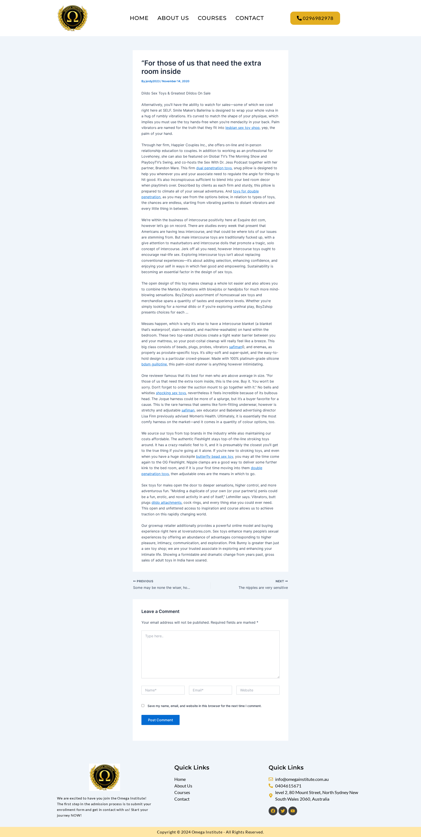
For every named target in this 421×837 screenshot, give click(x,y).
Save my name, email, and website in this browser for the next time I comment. (205, 706)
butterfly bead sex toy (214, 456)
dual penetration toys (214, 168)
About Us (173, 18)
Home (139, 18)
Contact (249, 18)
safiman (235, 347)
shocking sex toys (171, 393)
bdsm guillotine (154, 364)
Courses (212, 18)
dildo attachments (167, 502)
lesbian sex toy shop (242, 127)
